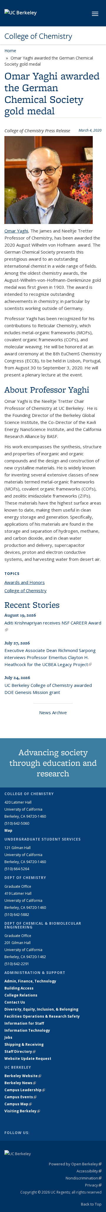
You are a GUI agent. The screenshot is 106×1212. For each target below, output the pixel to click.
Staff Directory (20, 1051)
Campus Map (18, 1103)
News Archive (53, 712)
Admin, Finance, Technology (30, 981)
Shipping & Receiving (24, 1044)
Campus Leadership (24, 1089)
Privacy (93, 1185)
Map (8, 830)
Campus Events (20, 1096)
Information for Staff (24, 1023)
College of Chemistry (38, 36)
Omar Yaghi (16, 231)
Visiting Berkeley (22, 1111)
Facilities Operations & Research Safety (42, 1016)
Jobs (8, 1037)
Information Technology (27, 1030)
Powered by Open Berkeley (75, 1164)
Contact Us (14, 1002)
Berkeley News (20, 1082)
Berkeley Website (22, 1075)
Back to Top (91, 1204)
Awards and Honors (24, 582)
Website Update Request (27, 1058)
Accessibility (89, 1171)
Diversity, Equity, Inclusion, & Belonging (41, 1009)
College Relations (20, 995)
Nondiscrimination (84, 1178)
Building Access (19, 988)
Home (10, 50)
